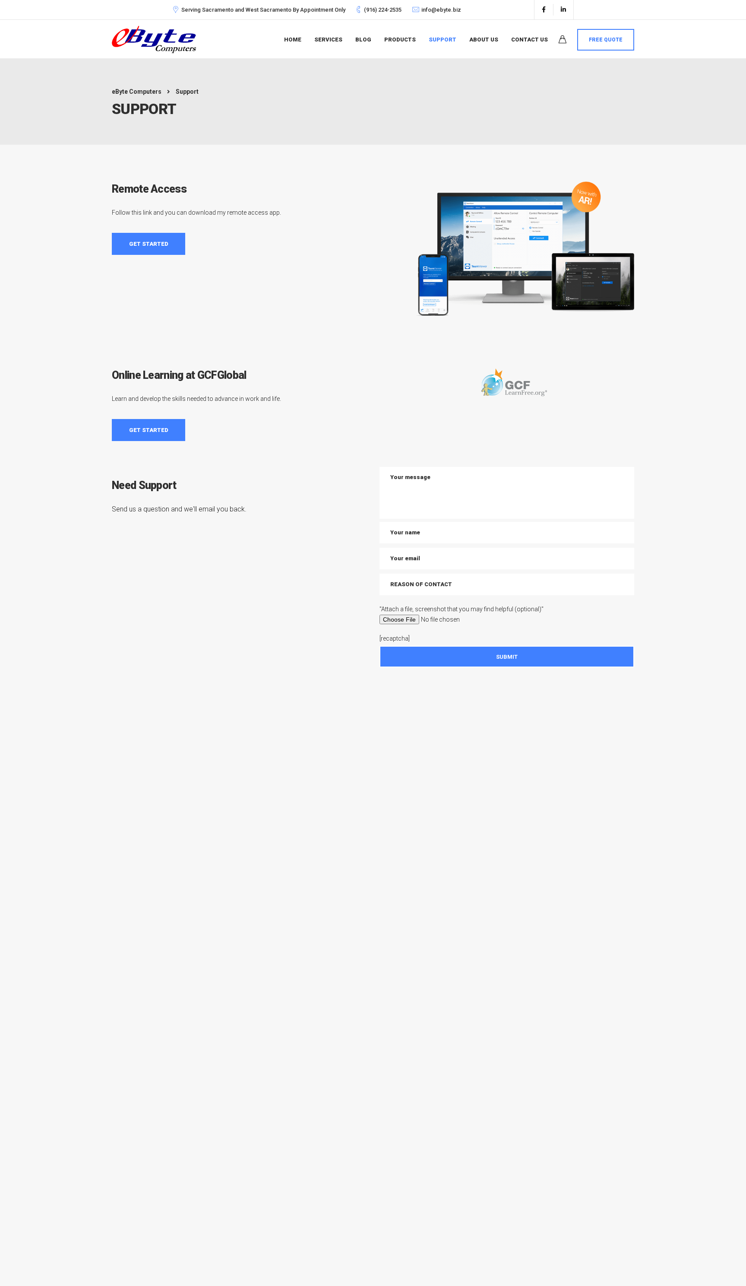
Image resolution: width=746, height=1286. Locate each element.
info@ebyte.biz (441, 9)
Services (328, 39)
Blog (363, 39)
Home (292, 39)
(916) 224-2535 (382, 9)
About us (483, 39)
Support (442, 39)
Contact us (529, 39)
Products (400, 39)
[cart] (562, 40)
